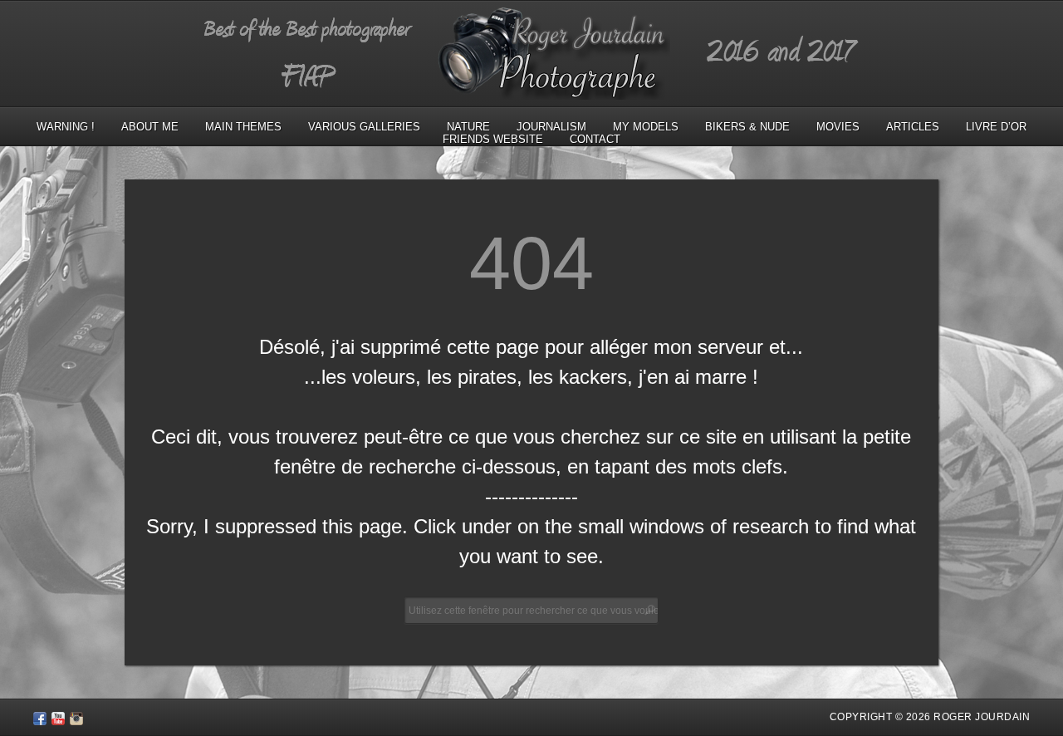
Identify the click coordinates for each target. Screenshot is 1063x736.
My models (645, 126)
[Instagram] (76, 721)
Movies (838, 126)
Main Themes (243, 126)
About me (150, 126)
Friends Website (493, 139)
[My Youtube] (58, 721)
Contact (595, 139)
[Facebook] (40, 721)
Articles (912, 126)
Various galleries (364, 126)
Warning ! (66, 126)
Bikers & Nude (747, 126)
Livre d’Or (996, 126)
